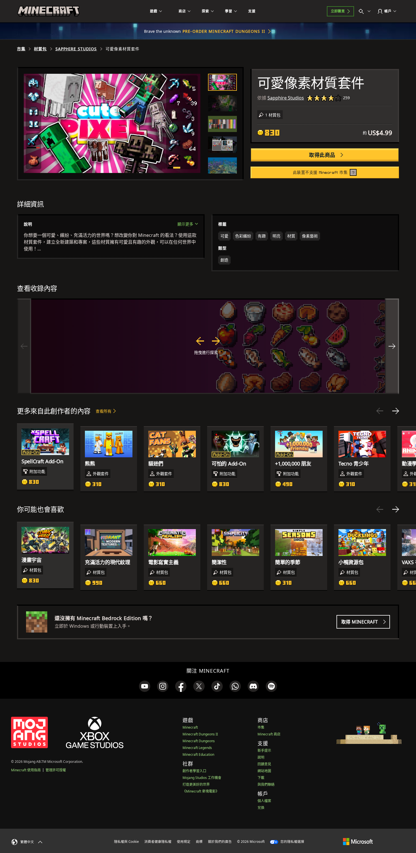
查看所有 (103, 411)
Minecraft (190, 727)
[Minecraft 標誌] (48, 11)
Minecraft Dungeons (199, 741)
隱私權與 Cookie (126, 841)
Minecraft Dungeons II (200, 734)
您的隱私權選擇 (292, 841)
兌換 (261, 807)
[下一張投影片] (395, 411)
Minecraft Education (198, 754)
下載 (261, 777)
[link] (144, 686)
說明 (261, 757)
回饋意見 (264, 764)
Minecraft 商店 (269, 734)
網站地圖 (264, 770)
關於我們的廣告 (220, 841)
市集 (21, 48)
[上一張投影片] (379, 411)
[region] (208, 346)
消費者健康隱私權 (157, 841)
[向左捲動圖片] (24, 346)
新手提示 (264, 750)
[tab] (222, 82)
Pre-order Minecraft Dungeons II (224, 31)
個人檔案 (264, 800)
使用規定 (183, 841)
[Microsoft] (358, 841)
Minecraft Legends (197, 747)
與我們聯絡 (266, 784)
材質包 (40, 48)
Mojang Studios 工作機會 (202, 777)
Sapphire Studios (76, 48)
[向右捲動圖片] (392, 346)
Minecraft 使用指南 (26, 770)
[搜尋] (366, 11)
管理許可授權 (56, 770)
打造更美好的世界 (196, 784)
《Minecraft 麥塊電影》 (201, 791)
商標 (199, 841)
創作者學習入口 (194, 770)
